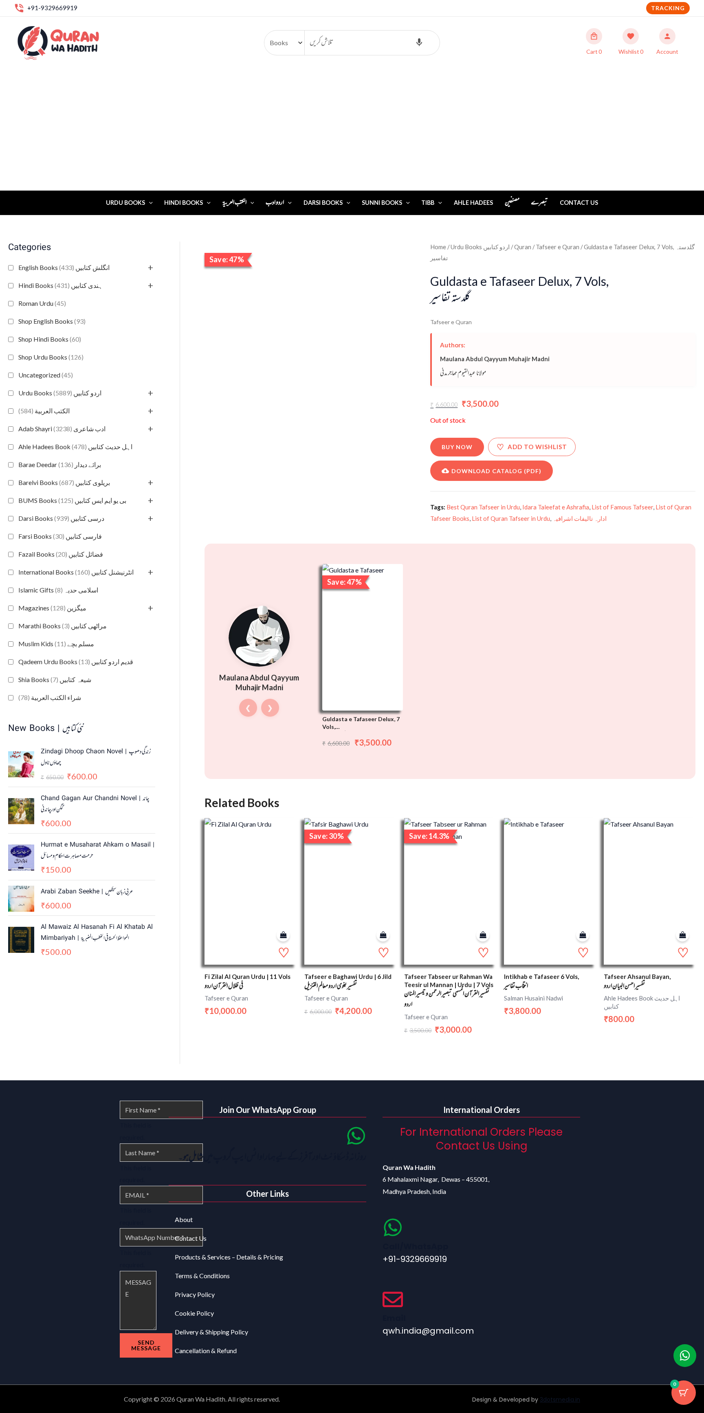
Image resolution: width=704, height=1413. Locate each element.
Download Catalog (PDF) (496, 470)
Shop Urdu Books (51, 357)
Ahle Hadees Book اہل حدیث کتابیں (75, 446)
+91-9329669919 (52, 7)
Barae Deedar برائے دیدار (59, 464)
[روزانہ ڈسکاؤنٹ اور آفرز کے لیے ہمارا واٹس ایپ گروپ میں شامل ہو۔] (356, 1136)
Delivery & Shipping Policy (211, 1332)
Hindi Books (183, 202)
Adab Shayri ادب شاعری (62, 428)
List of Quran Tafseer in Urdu (511, 518)
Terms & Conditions (202, 1275)
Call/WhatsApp (416, 1246)
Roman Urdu (42, 303)
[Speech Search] (419, 43)
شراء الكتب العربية (49, 697)
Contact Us (579, 202)
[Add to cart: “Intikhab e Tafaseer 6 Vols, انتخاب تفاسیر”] (582, 935)
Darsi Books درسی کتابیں (61, 518)
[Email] (393, 1299)
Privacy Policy (195, 1294)
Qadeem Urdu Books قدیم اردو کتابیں (75, 661)
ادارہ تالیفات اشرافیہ (579, 518)
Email (394, 1318)
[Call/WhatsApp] (393, 1227)
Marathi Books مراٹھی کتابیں (62, 626)
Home (438, 246)
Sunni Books (382, 202)
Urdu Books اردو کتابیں (59, 393)
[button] (668, 8)
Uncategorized (45, 375)
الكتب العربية (44, 411)
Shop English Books (52, 321)
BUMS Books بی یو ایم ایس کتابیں (72, 500)
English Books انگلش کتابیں (64, 267)
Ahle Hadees (473, 202)
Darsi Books (323, 202)
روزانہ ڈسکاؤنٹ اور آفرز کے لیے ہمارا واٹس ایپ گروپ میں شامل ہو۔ (272, 1157)
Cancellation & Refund (206, 1350)
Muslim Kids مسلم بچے (56, 643)
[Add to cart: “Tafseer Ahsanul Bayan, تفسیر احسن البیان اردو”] (682, 935)
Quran (522, 246)
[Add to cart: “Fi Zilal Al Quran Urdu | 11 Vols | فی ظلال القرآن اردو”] (283, 935)
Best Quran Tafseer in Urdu (483, 507)
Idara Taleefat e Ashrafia (555, 507)
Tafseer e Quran (557, 246)
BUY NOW (457, 446)
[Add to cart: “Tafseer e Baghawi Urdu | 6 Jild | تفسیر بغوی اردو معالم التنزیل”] (382, 935)
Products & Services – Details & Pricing (229, 1257)
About (184, 1219)
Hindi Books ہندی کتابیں (60, 285)
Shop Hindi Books (49, 339)
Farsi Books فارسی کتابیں (60, 536)
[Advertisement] (352, 129)
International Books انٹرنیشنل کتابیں (76, 572)
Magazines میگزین (52, 608)
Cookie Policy (194, 1313)
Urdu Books (125, 202)
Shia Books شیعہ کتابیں (54, 679)
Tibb (427, 202)
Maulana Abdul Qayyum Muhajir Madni (495, 358)
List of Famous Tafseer (622, 507)
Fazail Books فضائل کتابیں (60, 554)
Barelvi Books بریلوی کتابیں (64, 482)
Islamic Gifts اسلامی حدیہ (58, 590)
